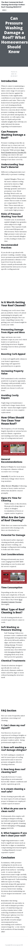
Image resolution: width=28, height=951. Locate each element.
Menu (4, 10)
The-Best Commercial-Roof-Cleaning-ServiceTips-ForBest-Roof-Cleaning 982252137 (13, 4)
